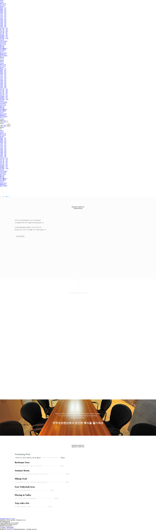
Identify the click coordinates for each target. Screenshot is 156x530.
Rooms (2, 6)
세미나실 (3, 44)
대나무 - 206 (4, 31)
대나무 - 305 (4, 34)
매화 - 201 (3, 9)
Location (3, 527)
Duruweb (9, 529)
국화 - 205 (3, 19)
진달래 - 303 (4, 35)
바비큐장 (3, 42)
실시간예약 (3, 56)
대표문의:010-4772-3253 (7, 518)
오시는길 (3, 5)
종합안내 (3, 54)
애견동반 (3, 50)
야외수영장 (3, 41)
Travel (2, 51)
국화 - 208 (3, 21)
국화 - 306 (3, 24)
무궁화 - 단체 (4, 38)
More (63, 458)
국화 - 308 (3, 25)
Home (2, 61)
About (2, 2)
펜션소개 (3, 3)
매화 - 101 (3, 8)
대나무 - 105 (4, 29)
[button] (78, 190)
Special (2, 40)
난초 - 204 (3, 16)
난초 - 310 (3, 18)
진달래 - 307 (4, 37)
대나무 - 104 (4, 28)
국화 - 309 (3, 27)
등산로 (2, 45)
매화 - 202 (3, 11)
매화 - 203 (3, 12)
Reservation (3, 53)
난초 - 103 (3, 15)
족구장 (2, 47)
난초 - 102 (3, 13)
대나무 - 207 (4, 32)
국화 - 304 (3, 22)
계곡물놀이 (3, 48)
